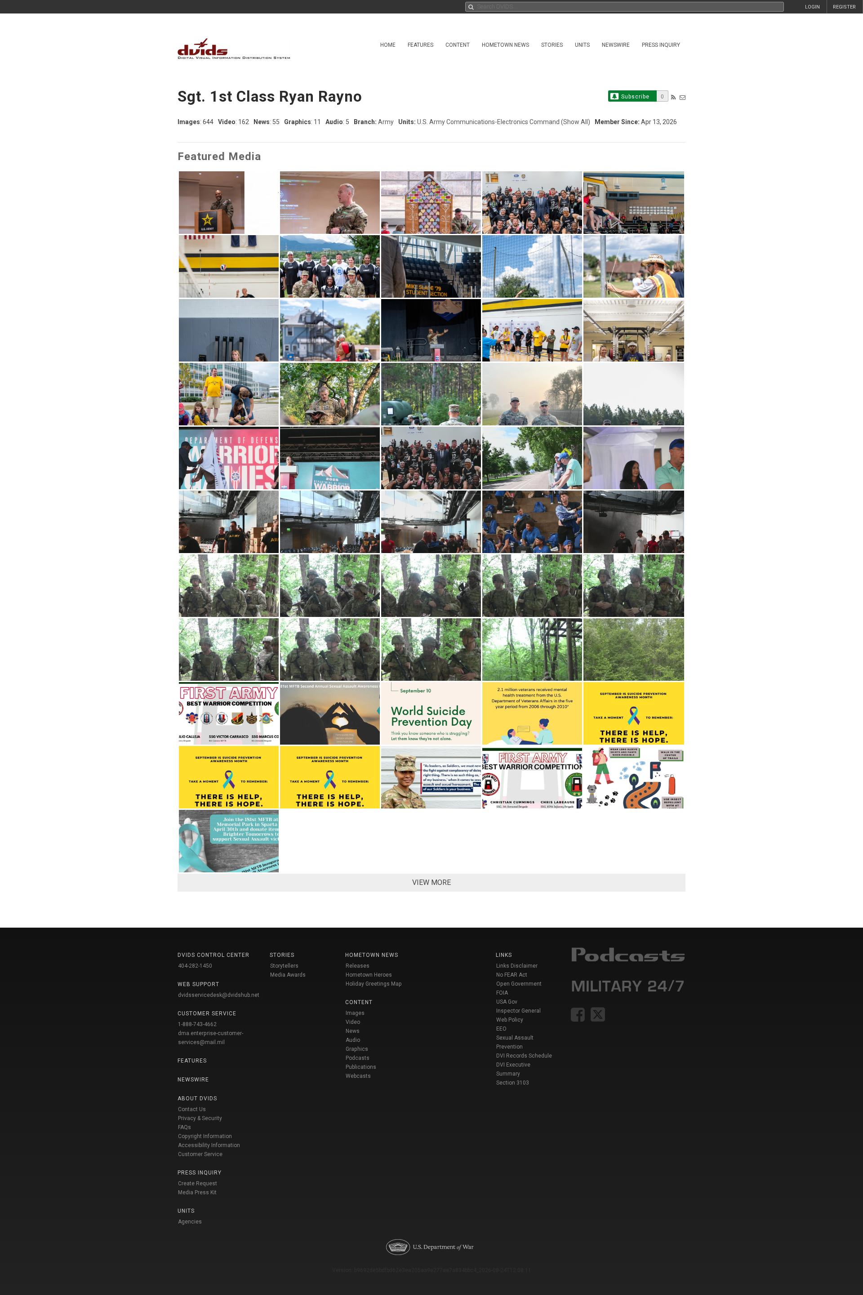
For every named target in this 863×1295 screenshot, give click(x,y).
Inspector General (518, 1011)
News (353, 1031)
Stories (552, 45)
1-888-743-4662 (197, 1024)
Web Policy (509, 1020)
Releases (357, 966)
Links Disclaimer (517, 966)
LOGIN (812, 7)
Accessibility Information (209, 1145)
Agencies (190, 1222)
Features (420, 45)
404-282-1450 (195, 966)
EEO (501, 1029)
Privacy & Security (200, 1118)
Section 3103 (512, 1083)
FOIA (502, 993)
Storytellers (284, 966)
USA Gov (506, 1002)
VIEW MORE (431, 882)
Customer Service (200, 1154)
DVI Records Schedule (524, 1056)
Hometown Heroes (369, 975)
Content (457, 45)
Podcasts (357, 1058)
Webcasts (358, 1076)
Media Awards (288, 975)
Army (386, 121)
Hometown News (505, 45)
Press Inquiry (661, 45)
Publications (361, 1067)
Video (353, 1022)
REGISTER (844, 7)
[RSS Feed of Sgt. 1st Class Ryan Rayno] (673, 97)
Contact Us (192, 1109)
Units (582, 45)
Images (355, 1013)
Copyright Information (205, 1136)
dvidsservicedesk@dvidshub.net (218, 995)
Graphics (357, 1049)
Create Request (197, 1183)
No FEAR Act (511, 975)
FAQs (184, 1127)
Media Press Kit (197, 1192)
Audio (353, 1040)
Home (388, 45)
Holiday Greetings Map (374, 984)
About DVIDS (197, 1098)
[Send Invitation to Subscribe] (682, 97)
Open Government (519, 984)
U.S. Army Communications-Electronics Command (488, 121)
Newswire (616, 45)
